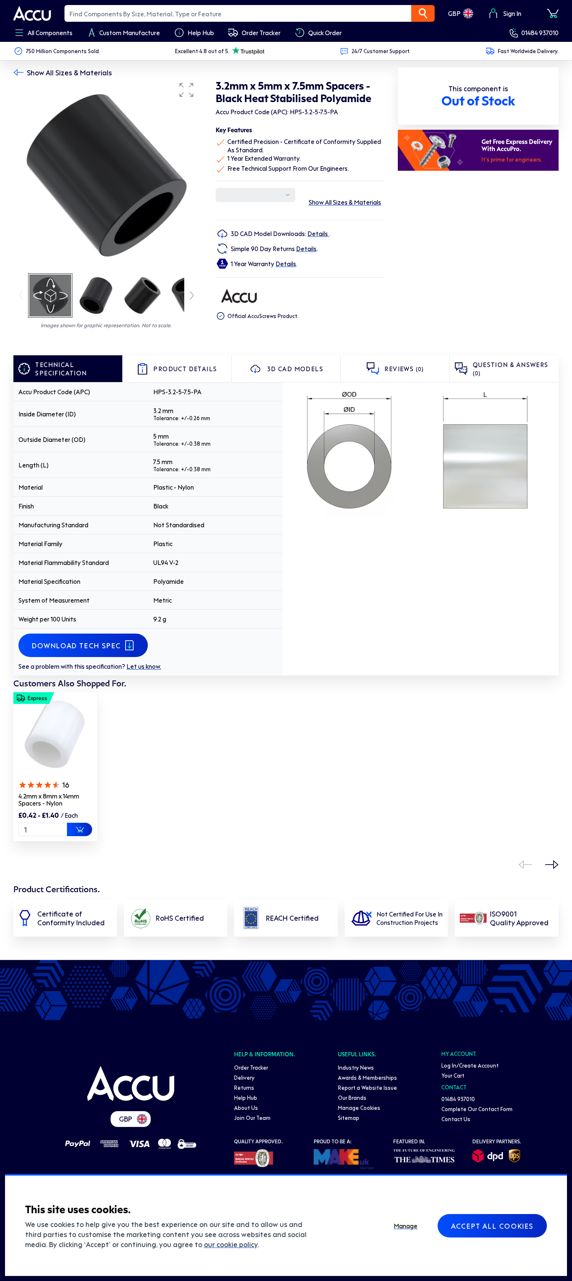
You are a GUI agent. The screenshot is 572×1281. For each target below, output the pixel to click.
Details (318, 233)
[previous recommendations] (525, 864)
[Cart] (553, 13)
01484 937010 (540, 32)
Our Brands (352, 1097)
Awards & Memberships (367, 1077)
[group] (106, 174)
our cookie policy (231, 1244)
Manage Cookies (359, 1107)
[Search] (423, 13)
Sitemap (348, 1117)
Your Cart (452, 1075)
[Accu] (32, 13)
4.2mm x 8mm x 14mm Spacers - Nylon (48, 799)
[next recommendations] (552, 864)
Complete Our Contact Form (477, 1109)
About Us (246, 1107)
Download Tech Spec (76, 645)
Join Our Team (252, 1117)
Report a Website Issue (367, 1087)
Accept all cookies (492, 1226)
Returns (244, 1087)
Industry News (356, 1067)
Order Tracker (251, 1067)
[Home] (130, 1083)
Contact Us (455, 1119)
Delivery (244, 1077)
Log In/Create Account (470, 1065)
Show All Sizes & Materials (69, 72)
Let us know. (143, 666)
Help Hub (245, 1097)
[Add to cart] (79, 829)
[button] (186, 90)
